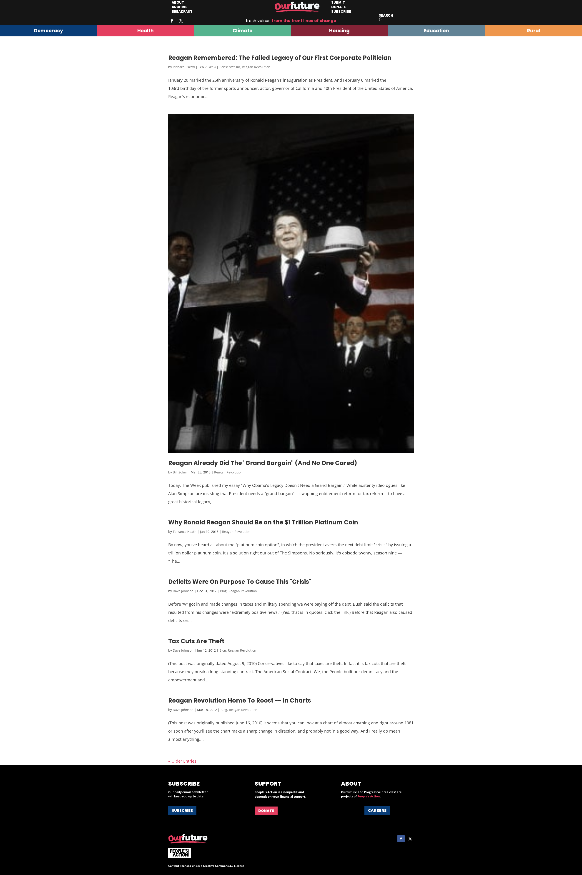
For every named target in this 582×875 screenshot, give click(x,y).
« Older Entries (182, 761)
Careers (377, 810)
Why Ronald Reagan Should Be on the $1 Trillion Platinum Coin (263, 522)
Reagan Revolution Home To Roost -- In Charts (239, 700)
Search (386, 15)
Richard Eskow (184, 67)
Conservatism (229, 67)
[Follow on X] (181, 20)
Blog (223, 591)
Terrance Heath (184, 531)
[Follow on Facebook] (172, 20)
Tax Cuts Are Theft (196, 641)
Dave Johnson (183, 591)
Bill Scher (180, 472)
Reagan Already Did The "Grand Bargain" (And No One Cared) (262, 463)
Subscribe (341, 11)
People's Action (368, 796)
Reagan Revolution (256, 67)
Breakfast (182, 11)
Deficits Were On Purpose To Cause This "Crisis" (239, 582)
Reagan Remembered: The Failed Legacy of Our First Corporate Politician (279, 58)
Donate (266, 810)
